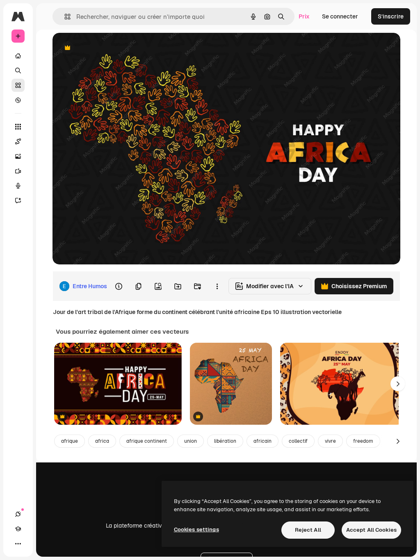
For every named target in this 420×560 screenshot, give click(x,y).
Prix (304, 16)
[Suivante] (397, 384)
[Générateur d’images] (18, 156)
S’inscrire (391, 16)
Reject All (308, 529)
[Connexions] (18, 514)
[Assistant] (18, 200)
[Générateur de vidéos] (18, 171)
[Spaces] (18, 141)
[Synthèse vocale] (18, 185)
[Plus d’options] (217, 286)
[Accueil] (18, 55)
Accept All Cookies (371, 529)
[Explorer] (18, 100)
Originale (107, 48)
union (190, 441)
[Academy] (18, 528)
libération (225, 441)
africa (102, 441)
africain (262, 441)
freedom (363, 441)
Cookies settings (196, 529)
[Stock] (18, 85)
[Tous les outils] (18, 126)
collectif (298, 441)
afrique (69, 441)
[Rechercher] (18, 70)
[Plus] (18, 543)
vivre (330, 441)
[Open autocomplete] (64, 17)
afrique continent (146, 441)
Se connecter (340, 16)
